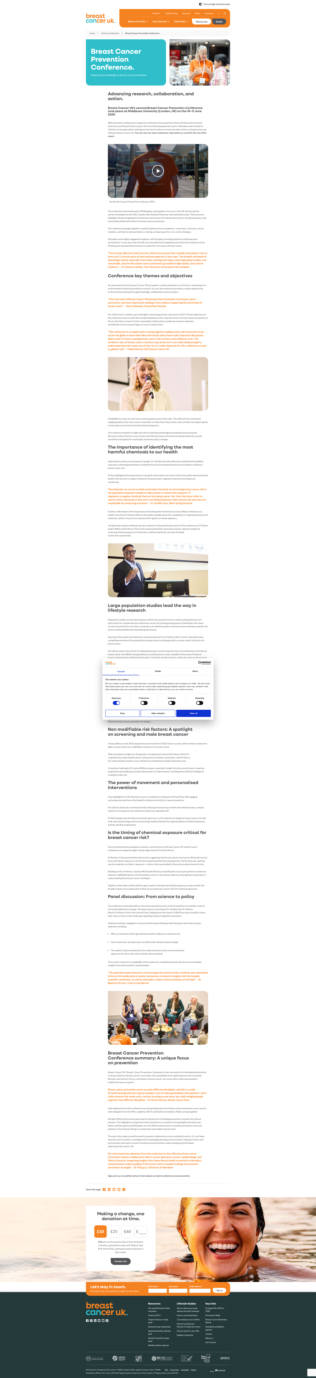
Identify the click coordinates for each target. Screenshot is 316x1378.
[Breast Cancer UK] (100, 18)
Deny (122, 713)
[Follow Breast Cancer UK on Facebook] (87, 1320)
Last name (174, 1286)
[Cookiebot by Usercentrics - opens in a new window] (200, 663)
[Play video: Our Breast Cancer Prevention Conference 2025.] (158, 171)
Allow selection (158, 713)
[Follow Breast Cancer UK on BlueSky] (99, 1320)
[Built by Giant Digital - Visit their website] (222, 1371)
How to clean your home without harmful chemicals (188, 1309)
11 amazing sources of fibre (188, 1319)
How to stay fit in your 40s (188, 1331)
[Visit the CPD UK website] (138, 1358)
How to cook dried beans (187, 1315)
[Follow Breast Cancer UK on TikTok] (107, 1320)
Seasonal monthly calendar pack (159, 1332)
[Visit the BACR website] (206, 1358)
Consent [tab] (121, 671)
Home (92, 33)
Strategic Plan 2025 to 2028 (214, 1309)
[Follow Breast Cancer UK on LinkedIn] (95, 1320)
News (197, 13)
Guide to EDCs (154, 1315)
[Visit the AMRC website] (225, 1358)
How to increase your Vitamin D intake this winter (189, 1325)
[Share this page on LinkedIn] (109, 1189)
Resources (209, 13)
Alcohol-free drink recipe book (158, 1339)
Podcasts (156, 13)
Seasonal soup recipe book (159, 1327)
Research (186, 13)
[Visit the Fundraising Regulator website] (94, 1358)
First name (153, 1286)
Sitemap (193, 1370)
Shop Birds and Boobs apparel (214, 1328)
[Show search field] (225, 13)
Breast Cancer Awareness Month (216, 1321)
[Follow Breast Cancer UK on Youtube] (103, 1320)
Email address (196, 1286)
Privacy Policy (174, 1370)
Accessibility (185, 1370)
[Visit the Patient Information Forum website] (187, 1358)
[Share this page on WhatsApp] (119, 1189)
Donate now (121, 1261)
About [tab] (195, 671)
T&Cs (166, 1370)
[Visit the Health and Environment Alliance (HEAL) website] (119, 1358)
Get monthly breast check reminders (159, 1309)
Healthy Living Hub (185, 1335)
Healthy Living (171, 13)
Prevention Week (212, 1315)
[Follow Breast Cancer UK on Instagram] (91, 1320)
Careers (208, 1334)
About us (209, 1338)
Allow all (193, 713)
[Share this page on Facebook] (104, 1189)
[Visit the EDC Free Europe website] (162, 1358)
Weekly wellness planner (158, 1345)
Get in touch (210, 1342)
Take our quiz (201, 21)
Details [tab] (158, 671)
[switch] (142, 702)
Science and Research (110, 33)
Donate (219, 21)
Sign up (219, 1290)
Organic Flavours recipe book (158, 1321)
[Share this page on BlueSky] (114, 1189)
